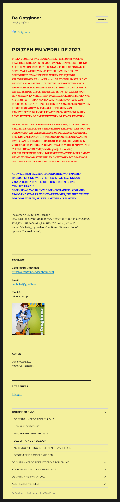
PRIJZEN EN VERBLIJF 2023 (31, 433)
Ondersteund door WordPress (41, 493)
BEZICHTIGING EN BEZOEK (30, 440)
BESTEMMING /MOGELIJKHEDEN (33, 455)
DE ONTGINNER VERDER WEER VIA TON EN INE (40, 462)
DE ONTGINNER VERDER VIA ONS (34, 419)
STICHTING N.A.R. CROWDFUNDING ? (34, 469)
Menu (102, 19)
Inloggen (17, 394)
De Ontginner (26, 17)
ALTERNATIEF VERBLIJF (26, 483)
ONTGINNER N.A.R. (23, 412)
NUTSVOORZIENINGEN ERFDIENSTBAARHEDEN (42, 448)
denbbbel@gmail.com (24, 284)
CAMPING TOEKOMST (26, 426)
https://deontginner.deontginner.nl (33, 271)
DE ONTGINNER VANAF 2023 (29, 476)
